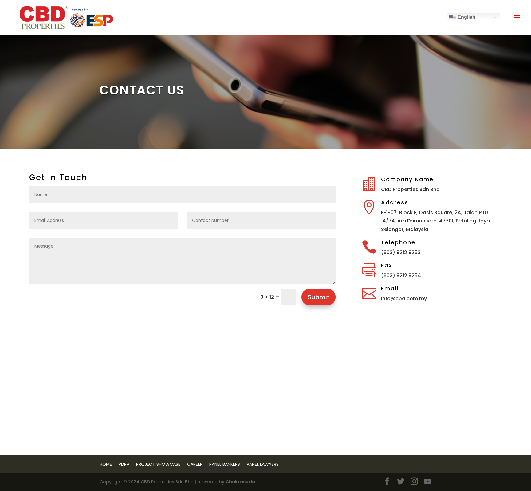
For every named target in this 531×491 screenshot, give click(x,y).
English (465, 17)
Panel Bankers (224, 464)
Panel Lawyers (263, 464)
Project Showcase (158, 464)
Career (195, 464)
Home (106, 464)
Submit (318, 297)
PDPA (124, 464)
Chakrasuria (240, 482)
